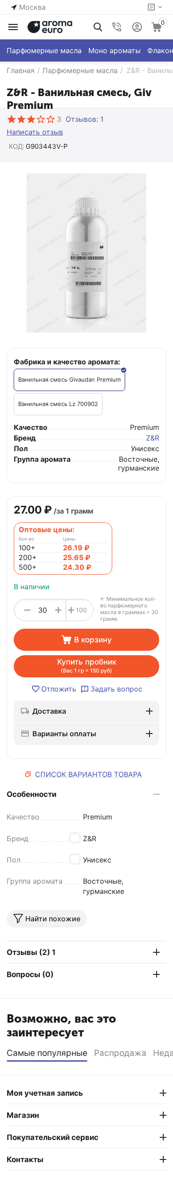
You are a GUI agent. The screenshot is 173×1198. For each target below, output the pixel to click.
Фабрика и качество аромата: (67, 361)
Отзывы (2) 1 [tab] (31, 952)
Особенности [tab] (31, 794)
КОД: (16, 146)
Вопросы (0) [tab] (30, 974)
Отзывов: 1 (84, 119)
